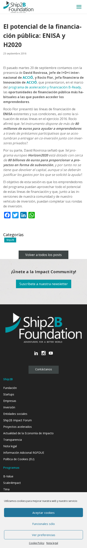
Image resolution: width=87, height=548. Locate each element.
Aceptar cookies (43, 513)
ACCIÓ (28, 77)
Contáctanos (43, 369)
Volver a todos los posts (43, 255)
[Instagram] (43, 355)
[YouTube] (51, 355)
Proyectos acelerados (17, 427)
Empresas (9, 401)
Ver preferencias (43, 535)
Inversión (9, 407)
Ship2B (10, 240)
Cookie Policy (36, 543)
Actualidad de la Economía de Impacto (28, 433)
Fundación (10, 388)
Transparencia (12, 440)
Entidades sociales (15, 414)
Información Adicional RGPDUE (23, 453)
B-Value (8, 476)
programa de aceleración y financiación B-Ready (44, 87)
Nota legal (52, 543)
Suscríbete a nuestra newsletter (43, 284)
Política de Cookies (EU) (18, 459)
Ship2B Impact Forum (17, 420)
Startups (8, 394)
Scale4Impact (12, 483)
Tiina (6, 489)
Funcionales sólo (43, 524)
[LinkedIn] (36, 355)
